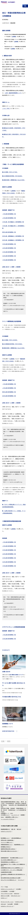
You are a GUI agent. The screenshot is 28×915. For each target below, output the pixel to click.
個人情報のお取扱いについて (16, 674)
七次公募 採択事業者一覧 (9, 248)
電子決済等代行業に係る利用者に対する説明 (10, 878)
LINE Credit (3, 904)
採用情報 (22, 815)
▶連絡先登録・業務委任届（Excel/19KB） (13, 180)
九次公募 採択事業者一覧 (9, 256)
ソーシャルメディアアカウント (7, 819)
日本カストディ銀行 (5, 895)
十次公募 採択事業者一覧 (9, 260)
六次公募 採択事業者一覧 (9, 244)
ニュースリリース (15, 815)
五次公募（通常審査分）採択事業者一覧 (13, 236)
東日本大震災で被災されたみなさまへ (9, 851)
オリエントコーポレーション (7, 901)
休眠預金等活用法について (6, 844)
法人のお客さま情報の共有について (8, 860)
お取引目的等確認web (16, 838)
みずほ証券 (11, 891)
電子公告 (19, 829)
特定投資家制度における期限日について (9, 862)
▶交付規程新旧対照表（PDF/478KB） (12, 344)
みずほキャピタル (19, 901)
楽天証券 (16, 904)
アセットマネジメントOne (6, 893)
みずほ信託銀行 (4, 891)
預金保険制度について (19, 844)
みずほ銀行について (5, 815)
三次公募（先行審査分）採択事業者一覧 (13, 222)
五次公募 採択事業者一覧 (9, 396)
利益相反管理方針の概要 (6, 872)
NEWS (8, 741)
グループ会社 (4, 887)
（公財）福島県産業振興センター (13, 93)
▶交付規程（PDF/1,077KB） (10, 172)
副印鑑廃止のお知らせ (6, 846)
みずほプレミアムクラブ (6, 831)
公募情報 (14, 36)
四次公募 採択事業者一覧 (9, 232)
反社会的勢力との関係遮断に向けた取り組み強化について (13, 875)
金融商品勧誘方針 (5, 857)
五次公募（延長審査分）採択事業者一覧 (13, 240)
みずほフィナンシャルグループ (7, 889)
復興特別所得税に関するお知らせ (8, 849)
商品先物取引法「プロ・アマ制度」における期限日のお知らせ (13, 865)
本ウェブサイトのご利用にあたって (8, 880)
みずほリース (4, 898)
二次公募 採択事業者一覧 (9, 218)
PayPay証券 (10, 904)
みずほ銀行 (18, 889)
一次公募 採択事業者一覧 (9, 214)
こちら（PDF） (6, 108)
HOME (2, 741)
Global (2, 817)
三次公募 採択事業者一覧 (9, 550)
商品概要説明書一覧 (5, 829)
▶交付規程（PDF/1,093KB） (10, 340)
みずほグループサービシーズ (7, 906)
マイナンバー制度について (6, 842)
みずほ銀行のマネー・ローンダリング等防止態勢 (11, 870)
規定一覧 (13, 829)
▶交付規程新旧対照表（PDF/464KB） (12, 176)
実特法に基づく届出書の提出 (7, 840)
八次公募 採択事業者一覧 (9, 252)
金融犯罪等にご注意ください (11, 817)
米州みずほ (16, 893)
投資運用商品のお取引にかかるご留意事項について (12, 867)
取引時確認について (5, 838)
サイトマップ (21, 880)
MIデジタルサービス (15, 895)
